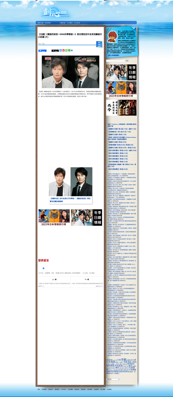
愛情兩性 (57, 389)
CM (119, 360)
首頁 (39, 389)
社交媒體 (70, 389)
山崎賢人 (112, 364)
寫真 (129, 362)
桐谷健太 (113, 368)
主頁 (40, 21)
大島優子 (121, 362)
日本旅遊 (76, 21)
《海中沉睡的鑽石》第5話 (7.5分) (118, 159)
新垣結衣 (131, 364)
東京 (130, 366)
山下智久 (108, 364)
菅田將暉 (114, 372)
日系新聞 (44, 389)
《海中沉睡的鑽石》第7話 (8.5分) (118, 156)
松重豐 (109, 368)
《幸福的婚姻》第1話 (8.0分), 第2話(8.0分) (120, 145)
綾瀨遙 (133, 370)
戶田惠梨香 (124, 364)
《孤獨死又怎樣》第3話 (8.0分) (117, 142)
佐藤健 (129, 360)
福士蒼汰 (116, 370)
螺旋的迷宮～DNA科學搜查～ (73, 273)
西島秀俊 (126, 372)
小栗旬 (134, 362)
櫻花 (117, 368)
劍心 (43, 43)
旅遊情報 (55, 21)
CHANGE (63, 389)
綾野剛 (108, 372)
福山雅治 (120, 370)
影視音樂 (89, 389)
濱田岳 (123, 368)
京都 (123, 359)
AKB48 (109, 360)
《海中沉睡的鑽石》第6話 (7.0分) (118, 161)
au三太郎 (115, 360)
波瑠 (120, 368)
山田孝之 (117, 364)
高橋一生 (113, 373)
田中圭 (62, 273)
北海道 (111, 362)
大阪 (125, 362)
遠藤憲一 (131, 371)
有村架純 (110, 366)
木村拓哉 (119, 366)
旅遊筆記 (83, 389)
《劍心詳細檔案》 (113, 55)
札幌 (127, 366)
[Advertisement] (86, 151)
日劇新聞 (47, 273)
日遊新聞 (96, 389)
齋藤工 (117, 373)
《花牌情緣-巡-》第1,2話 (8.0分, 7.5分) (119, 131)
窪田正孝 (126, 370)
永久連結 (91, 273)
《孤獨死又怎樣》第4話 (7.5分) (117, 134)
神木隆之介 (110, 370)
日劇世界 (62, 21)
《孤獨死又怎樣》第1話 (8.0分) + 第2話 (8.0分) (122, 147)
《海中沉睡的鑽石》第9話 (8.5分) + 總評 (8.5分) (122, 150)
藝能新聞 (47, 21)
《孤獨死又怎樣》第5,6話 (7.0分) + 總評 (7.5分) (122, 129)
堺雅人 (117, 362)
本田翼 (124, 366)
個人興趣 (102, 389)
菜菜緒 (120, 371)
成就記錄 (76, 389)
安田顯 (57, 273)
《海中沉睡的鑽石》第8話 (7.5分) (118, 153)
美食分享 (84, 21)
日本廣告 (69, 21)
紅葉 (130, 370)
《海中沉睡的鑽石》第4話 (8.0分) (118, 169)
